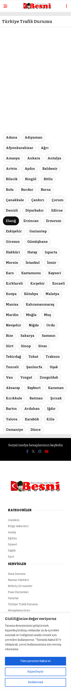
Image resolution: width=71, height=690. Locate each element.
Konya (11, 294)
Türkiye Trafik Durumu (23, 604)
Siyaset (12, 544)
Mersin (12, 263)
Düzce (36, 430)
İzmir (51, 263)
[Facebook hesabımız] (27, 451)
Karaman (56, 388)
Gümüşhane (37, 242)
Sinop (26, 346)
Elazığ (11, 221)
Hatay (32, 252)
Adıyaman (33, 137)
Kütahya (31, 294)
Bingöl (30, 179)
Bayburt (34, 388)
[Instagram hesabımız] (39, 451)
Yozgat (26, 377)
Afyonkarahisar (19, 148)
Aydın (30, 169)
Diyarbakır (34, 210)
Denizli (12, 210)
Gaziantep (38, 231)
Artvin (11, 169)
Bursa (46, 190)
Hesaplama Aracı (19, 610)
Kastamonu (31, 273)
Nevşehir (13, 325)
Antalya (54, 158)
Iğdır (51, 409)
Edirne (57, 210)
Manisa (12, 304)
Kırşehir (37, 283)
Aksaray (13, 388)
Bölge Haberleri (18, 526)
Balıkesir (50, 169)
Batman (36, 398)
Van (9, 377)
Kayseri (54, 273)
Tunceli (12, 367)
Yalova (11, 419)
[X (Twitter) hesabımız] (33, 451)
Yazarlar (13, 598)
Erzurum (53, 221)
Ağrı (45, 148)
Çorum (57, 200)
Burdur (27, 190)
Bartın (11, 409)
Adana (11, 137)
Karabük (32, 419)
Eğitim (12, 538)
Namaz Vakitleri (18, 580)
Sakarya (27, 336)
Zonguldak (49, 377)
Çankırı (37, 200)
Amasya (13, 158)
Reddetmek (35, 682)
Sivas (42, 346)
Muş (47, 315)
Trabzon (53, 357)
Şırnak (56, 398)
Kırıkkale (14, 398)
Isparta (51, 252)
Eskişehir (14, 231)
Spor (11, 556)
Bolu (10, 190)
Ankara (33, 158)
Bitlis (48, 179)
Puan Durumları (18, 592)
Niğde (34, 325)
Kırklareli (14, 283)
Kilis (50, 419)
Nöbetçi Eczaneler (20, 586)
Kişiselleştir (35, 671)
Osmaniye (14, 430)
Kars (10, 273)
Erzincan (31, 221)
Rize (9, 336)
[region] (35, 651)
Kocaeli (58, 283)
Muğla (31, 315)
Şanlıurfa (34, 367)
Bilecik (12, 179)
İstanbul (33, 263)
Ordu (50, 325)
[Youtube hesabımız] (47, 451)
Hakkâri (13, 252)
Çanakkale (15, 200)
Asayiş (12, 532)
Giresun (13, 242)
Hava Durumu (17, 574)
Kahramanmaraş (40, 304)
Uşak (54, 367)
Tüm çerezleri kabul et (35, 661)
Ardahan (32, 409)
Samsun (48, 336)
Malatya (52, 294)
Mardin (12, 315)
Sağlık (12, 550)
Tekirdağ (13, 357)
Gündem (13, 520)
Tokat (33, 357)
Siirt (9, 346)
